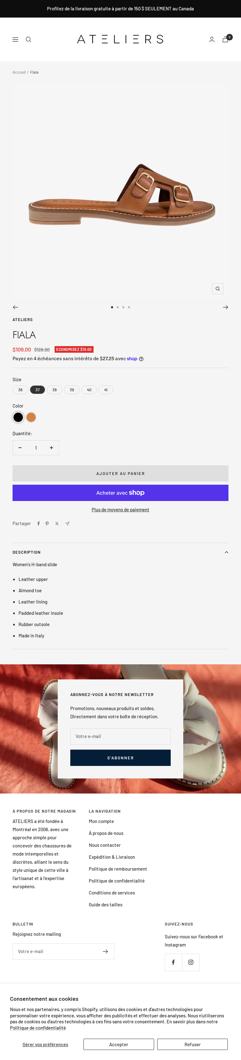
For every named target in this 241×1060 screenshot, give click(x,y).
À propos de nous (106, 833)
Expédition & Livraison (112, 857)
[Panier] (225, 39)
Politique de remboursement (118, 869)
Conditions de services (112, 892)
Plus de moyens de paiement (120, 509)
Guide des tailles (105, 904)
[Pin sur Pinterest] (47, 523)
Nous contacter (105, 845)
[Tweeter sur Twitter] (57, 523)
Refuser (193, 1044)
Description (27, 552)
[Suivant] (225, 307)
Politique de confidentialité (38, 1028)
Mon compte (101, 821)
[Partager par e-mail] (67, 524)
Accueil (19, 72)
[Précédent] (15, 307)
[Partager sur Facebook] (38, 523)
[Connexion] (212, 39)
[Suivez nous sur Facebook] (173, 962)
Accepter (118, 1044)
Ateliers (23, 319)
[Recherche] (28, 39)
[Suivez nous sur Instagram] (190, 962)
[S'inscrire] (105, 951)
